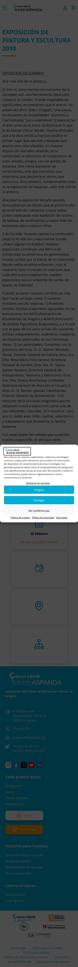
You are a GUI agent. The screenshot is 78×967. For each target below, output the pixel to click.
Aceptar (39, 490)
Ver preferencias (39, 511)
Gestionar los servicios (38, 483)
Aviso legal (61, 517)
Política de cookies (20, 517)
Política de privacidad (43, 517)
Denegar (39, 500)
